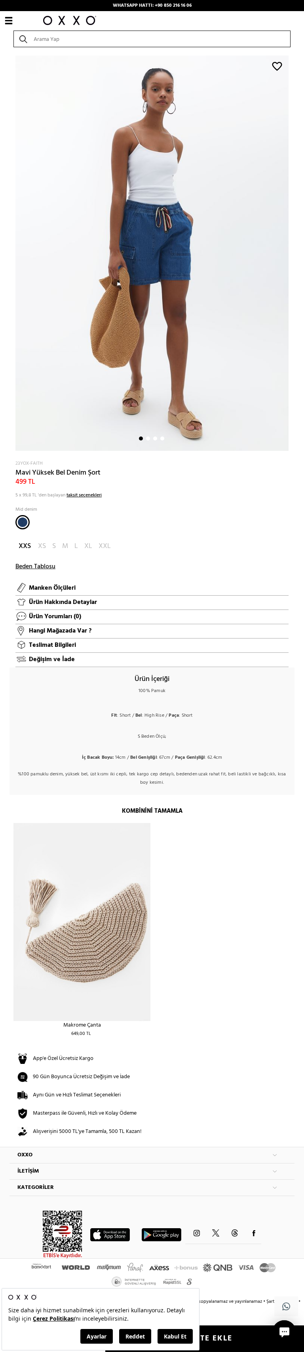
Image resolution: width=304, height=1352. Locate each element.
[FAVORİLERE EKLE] (277, 66)
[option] (152, 253)
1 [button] (141, 438)
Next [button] (13, 253)
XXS (25, 546)
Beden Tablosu (35, 567)
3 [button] (155, 438)
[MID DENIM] (22, 522)
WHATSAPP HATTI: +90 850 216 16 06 (152, 6)
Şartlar (273, 1302)
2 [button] (148, 438)
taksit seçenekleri (84, 495)
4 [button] (162, 438)
